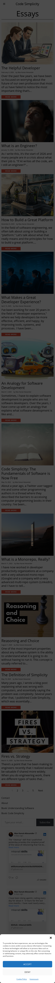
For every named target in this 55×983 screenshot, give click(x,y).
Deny (27, 972)
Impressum (34, 979)
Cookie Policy (21, 979)
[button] (50, 937)
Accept (27, 964)
